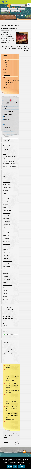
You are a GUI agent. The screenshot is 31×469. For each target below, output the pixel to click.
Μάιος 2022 (5, 230)
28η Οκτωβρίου (8, 122)
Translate (6, 337)
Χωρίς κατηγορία (8, 130)
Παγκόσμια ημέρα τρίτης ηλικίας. (11, 402)
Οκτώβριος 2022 (6, 221)
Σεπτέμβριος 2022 (7, 224)
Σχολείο (6, 72)
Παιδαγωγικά (5, 11)
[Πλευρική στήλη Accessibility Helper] (29, 5)
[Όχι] (29, 463)
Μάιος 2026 (5, 176)
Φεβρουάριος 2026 (7, 179)
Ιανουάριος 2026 (6, 182)
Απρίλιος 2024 (6, 190)
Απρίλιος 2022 (6, 232)
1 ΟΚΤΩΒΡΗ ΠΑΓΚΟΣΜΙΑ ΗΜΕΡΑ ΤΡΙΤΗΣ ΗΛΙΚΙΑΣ (11, 408)
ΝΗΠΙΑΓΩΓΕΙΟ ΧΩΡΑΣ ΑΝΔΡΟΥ (14, 16)
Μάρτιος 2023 (6, 207)
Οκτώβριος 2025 (6, 184)
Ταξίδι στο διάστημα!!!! (10, 422)
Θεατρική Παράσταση (9, 29)
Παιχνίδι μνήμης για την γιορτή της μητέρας (11, 436)
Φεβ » (7, 325)
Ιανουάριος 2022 (6, 238)
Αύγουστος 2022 (6, 227)
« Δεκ (4, 325)
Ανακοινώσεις (12, 9)
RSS (25, 452)
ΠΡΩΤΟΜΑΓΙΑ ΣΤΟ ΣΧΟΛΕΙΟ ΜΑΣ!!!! (12, 371)
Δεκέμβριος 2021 (7, 241)
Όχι (15, 466)
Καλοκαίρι (6, 116)
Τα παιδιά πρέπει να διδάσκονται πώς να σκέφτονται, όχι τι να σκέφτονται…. (9, 63)
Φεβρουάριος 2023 (7, 210)
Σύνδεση (6, 442)
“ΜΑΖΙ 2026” (6, 149)
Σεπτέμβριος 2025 (7, 187)
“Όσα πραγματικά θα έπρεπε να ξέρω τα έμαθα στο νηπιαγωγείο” (12, 82)
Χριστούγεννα (8, 127)
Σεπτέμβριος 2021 (7, 247)
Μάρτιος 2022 (6, 235)
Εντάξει (10, 466)
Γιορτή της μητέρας (9, 111)
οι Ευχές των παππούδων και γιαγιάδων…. (12, 396)
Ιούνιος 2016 (6, 255)
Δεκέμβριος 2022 (7, 215)
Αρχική (4, 9)
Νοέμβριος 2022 (6, 218)
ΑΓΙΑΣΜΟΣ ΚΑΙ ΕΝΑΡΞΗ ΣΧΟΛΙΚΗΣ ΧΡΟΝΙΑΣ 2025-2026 (12, 416)
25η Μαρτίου (8, 108)
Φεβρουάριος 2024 (7, 196)
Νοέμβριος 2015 (6, 266)
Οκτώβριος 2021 (6, 244)
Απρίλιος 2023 (6, 204)
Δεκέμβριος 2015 (7, 263)
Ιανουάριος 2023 (6, 213)
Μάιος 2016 (5, 258)
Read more (21, 466)
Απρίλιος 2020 (6, 252)
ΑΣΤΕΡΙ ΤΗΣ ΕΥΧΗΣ (8, 114)
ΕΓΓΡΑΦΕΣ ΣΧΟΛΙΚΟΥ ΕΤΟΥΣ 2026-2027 (12, 378)
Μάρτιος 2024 (6, 193)
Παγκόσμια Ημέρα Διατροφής (9, 166)
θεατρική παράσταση (17, 48)
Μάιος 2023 (5, 201)
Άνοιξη (5, 106)
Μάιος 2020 (5, 249)
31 (5, 323)
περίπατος (24, 48)
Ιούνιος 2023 (6, 198)
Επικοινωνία (15, 11)
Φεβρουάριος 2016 (7, 261)
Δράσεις (21, 9)
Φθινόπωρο (7, 119)
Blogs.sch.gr (15, 450)
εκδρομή (10, 48)
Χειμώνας (25, 46)
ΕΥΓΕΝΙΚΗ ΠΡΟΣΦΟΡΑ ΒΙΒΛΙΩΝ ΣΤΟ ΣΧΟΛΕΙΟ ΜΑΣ (12, 385)
